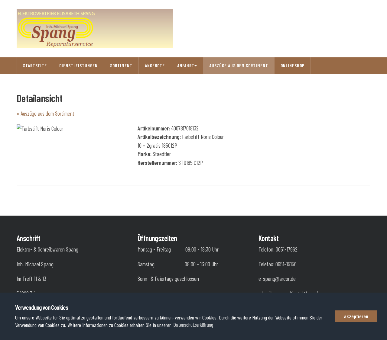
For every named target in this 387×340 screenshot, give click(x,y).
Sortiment (121, 65)
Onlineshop (292, 65)
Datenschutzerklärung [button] (193, 324)
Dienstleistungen (78, 65)
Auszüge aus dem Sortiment (238, 65)
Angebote (155, 65)
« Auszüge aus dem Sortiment (45, 113)
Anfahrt (185, 65)
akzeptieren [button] (356, 316)
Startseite (35, 65)
